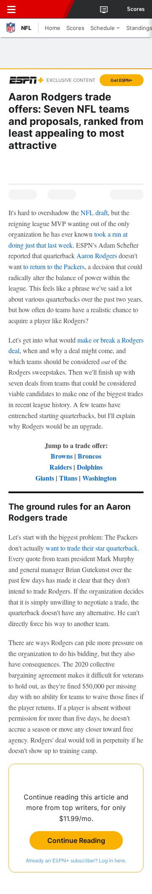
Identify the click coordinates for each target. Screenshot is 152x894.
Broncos (89, 456)
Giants (44, 478)
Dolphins (90, 467)
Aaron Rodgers (96, 255)
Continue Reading (76, 840)
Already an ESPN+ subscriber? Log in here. (76, 860)
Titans (68, 478)
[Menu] (11, 9)
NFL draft (94, 212)
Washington (99, 478)
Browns (62, 456)
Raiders (60, 467)
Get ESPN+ (122, 80)
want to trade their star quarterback (92, 547)
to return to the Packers (53, 266)
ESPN (45, 9)
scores (136, 9)
